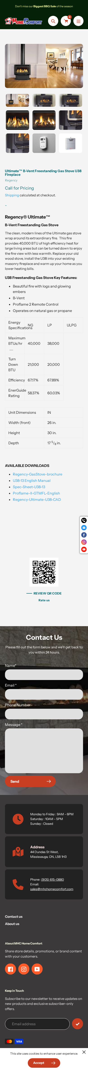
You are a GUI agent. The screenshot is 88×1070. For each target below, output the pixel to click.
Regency (11, 180)
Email (11, 685)
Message (14, 724)
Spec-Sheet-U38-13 (29, 487)
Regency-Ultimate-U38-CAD (37, 499)
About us (12, 924)
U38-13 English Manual (32, 480)
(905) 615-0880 (52, 879)
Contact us (14, 916)
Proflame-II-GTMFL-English (36, 493)
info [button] (11, 348)
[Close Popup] (84, 1052)
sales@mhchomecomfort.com (51, 889)
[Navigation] (78, 21)
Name (10, 665)
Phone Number (17, 705)
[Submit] (77, 1023)
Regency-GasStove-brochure (37, 474)
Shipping (12, 195)
